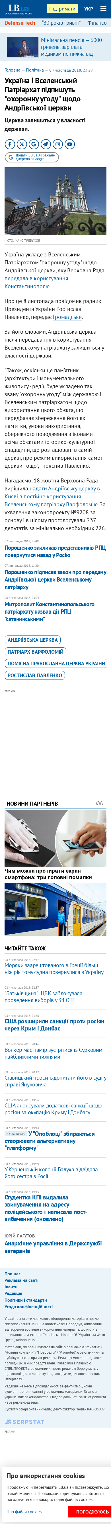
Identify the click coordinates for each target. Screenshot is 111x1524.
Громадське (67, 317)
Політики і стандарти (26, 1300)
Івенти (11, 1286)
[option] (56, 47)
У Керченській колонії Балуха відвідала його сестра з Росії (51, 1173)
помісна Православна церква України (56, 663)
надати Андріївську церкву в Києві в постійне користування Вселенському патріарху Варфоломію (52, 496)
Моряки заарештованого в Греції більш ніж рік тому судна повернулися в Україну (54, 968)
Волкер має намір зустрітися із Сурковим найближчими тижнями (53, 1053)
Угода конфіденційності (29, 1306)
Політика (35, 70)
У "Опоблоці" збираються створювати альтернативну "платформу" (50, 1141)
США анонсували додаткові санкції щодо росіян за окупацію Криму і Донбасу (53, 1109)
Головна (12, 70)
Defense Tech (20, 22)
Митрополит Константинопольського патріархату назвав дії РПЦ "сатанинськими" (49, 611)
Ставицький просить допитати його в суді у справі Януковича (55, 1081)
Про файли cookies (24, 1511)
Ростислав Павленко (35, 675)
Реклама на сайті (21, 1280)
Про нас (12, 1273)
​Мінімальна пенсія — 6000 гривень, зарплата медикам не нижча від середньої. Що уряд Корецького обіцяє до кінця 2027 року (71, 57)
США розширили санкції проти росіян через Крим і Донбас (54, 1024)
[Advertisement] (56, 737)
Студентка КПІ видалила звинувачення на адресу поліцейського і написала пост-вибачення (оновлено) (46, 1208)
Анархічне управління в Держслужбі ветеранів (53, 1247)
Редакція (13, 1293)
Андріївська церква (33, 640)
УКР (88, 9)
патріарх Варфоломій (35, 652)
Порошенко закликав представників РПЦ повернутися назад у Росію (55, 551)
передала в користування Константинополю (36, 282)
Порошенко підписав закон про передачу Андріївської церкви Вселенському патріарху (55, 579)
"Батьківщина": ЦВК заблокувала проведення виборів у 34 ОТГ (44, 997)
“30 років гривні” (61, 22)
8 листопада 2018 (65, 70)
